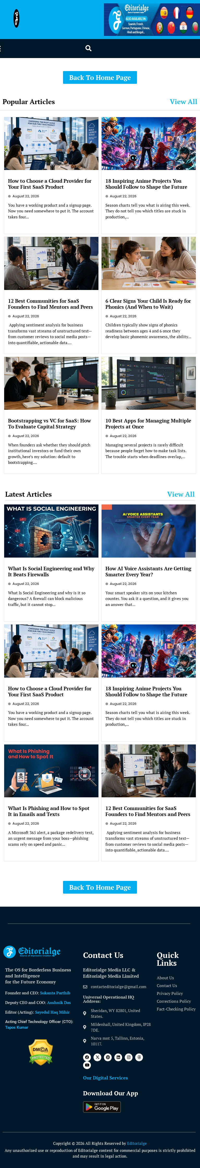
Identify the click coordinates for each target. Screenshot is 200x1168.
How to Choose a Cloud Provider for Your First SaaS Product (49, 184)
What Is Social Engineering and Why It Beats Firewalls (51, 571)
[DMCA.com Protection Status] (41, 1064)
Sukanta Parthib (55, 992)
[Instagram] (129, 1057)
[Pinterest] (108, 1057)
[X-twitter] (97, 1057)
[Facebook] (87, 1057)
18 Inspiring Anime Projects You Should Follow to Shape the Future (146, 184)
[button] (88, 48)
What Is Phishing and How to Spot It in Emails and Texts (49, 811)
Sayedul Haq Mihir (52, 1012)
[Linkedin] (118, 1057)
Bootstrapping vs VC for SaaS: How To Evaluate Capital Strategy (49, 423)
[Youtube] (87, 1065)
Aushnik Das (59, 1002)
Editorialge (137, 1143)
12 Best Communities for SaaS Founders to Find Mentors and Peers (50, 304)
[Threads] (139, 1057)
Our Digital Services (105, 1078)
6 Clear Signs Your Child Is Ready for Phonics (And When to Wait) (148, 304)
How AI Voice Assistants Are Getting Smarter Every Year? (148, 571)
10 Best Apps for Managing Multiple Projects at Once (148, 423)
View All (183, 101)
